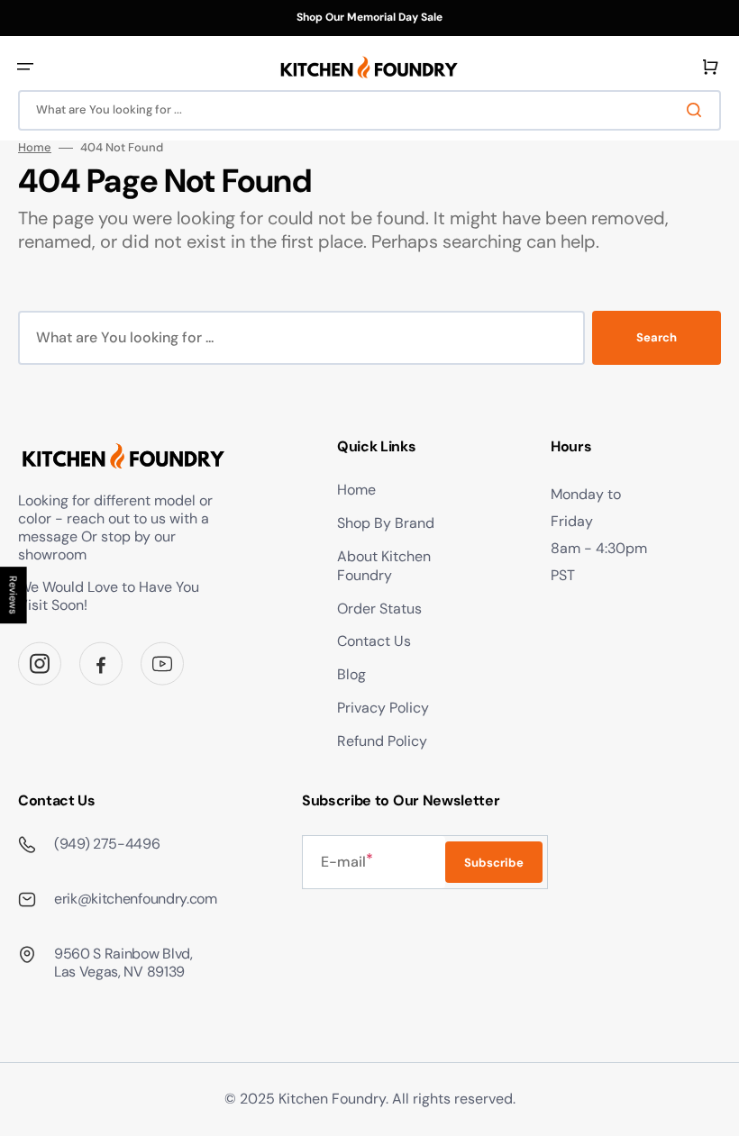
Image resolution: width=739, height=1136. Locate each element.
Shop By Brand (385, 522)
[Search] (697, 110)
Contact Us (374, 641)
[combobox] (369, 110)
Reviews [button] (13, 595)
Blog (351, 674)
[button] (25, 66)
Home (34, 148)
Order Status (379, 608)
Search (656, 337)
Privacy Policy (383, 707)
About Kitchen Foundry (384, 566)
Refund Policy (382, 741)
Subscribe (494, 862)
